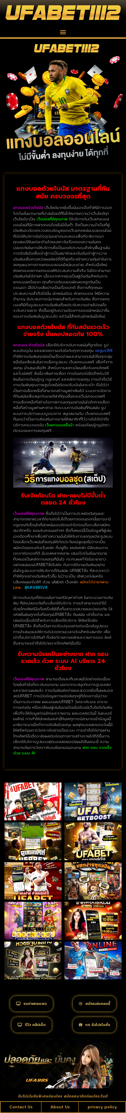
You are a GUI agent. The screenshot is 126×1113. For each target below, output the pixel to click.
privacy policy (102, 1107)
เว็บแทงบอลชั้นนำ (59, 425)
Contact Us (21, 1107)
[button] (63, 32)
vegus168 (104, 350)
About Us (60, 1107)
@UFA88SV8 (36, 587)
